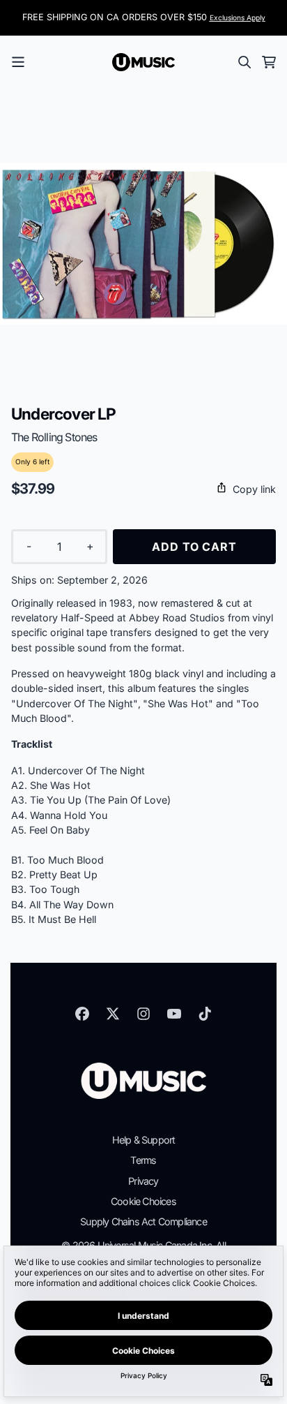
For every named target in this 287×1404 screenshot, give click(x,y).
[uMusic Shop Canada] (143, 62)
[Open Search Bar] (244, 62)
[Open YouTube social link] (174, 1013)
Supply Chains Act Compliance (143, 1221)
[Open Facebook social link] (82, 1013)
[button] (143, 489)
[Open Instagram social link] (143, 1013)
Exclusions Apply (237, 17)
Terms (143, 1160)
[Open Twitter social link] (113, 1013)
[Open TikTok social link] (204, 1013)
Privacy (143, 1181)
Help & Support (144, 1140)
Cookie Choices (143, 1201)
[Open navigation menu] (18, 62)
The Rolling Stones (54, 437)
